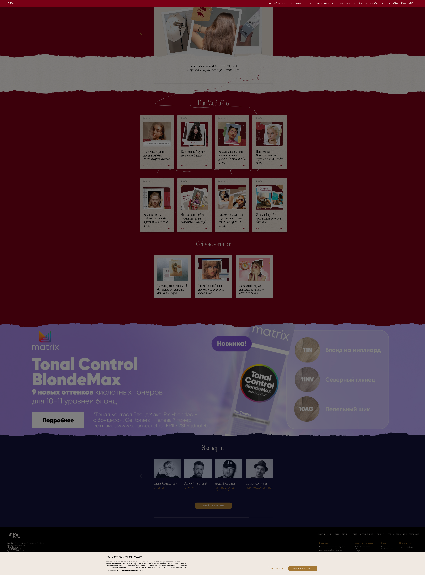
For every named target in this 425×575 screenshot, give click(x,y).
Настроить (277, 569)
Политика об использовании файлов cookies (124, 570)
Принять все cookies (303, 569)
